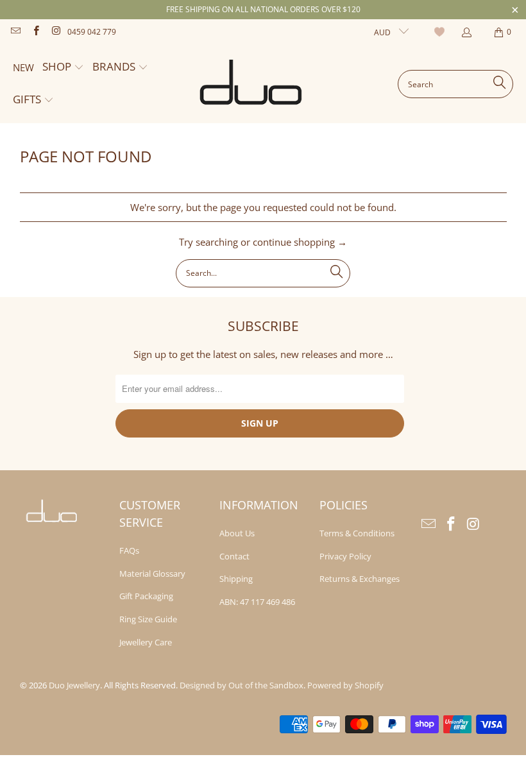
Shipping (236, 578)
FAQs (129, 550)
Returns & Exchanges (359, 578)
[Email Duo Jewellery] (15, 31)
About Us (237, 533)
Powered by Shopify (345, 685)
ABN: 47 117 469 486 (257, 602)
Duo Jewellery (74, 685)
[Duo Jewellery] (251, 84)
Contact (234, 556)
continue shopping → (300, 241)
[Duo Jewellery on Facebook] (35, 31)
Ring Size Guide (148, 619)
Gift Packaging (146, 596)
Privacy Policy (345, 556)
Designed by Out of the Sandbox (241, 685)
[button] (63, 67)
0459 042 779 (91, 31)
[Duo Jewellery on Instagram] (55, 31)
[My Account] (466, 32)
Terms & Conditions (356, 533)
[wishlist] (441, 32)
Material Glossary (152, 573)
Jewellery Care (145, 642)
